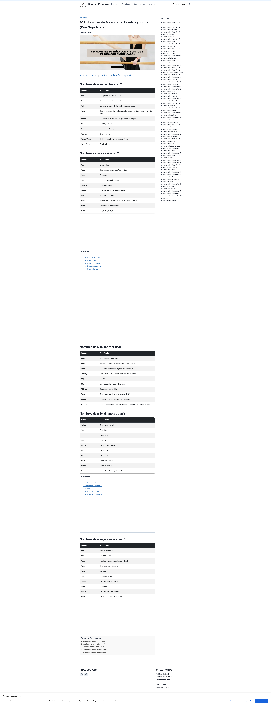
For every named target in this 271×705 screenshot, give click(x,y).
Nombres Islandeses (170, 120)
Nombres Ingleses (169, 141)
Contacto (137, 4)
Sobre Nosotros (179, 4)
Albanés (115, 75)
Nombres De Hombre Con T (172, 148)
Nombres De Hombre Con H (172, 56)
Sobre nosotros (149, 4)
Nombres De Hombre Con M (172, 196)
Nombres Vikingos (169, 105)
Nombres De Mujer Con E (171, 60)
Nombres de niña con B (92, 494)
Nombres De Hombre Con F (172, 191)
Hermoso (85, 75)
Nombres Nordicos (169, 177)
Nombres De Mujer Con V (171, 39)
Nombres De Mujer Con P (171, 155)
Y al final (104, 75)
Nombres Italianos (169, 186)
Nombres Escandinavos (171, 84)
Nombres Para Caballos (171, 179)
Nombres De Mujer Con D (171, 96)
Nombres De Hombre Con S (172, 184)
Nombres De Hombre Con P (172, 153)
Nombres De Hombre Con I (172, 172)
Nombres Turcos (168, 181)
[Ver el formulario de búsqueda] (189, 4)
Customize (234, 701)
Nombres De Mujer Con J (171, 48)
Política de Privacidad (164, 677)
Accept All (261, 701)
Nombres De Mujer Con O (171, 22)
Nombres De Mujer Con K (171, 70)
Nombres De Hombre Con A (172, 77)
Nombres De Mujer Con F (171, 94)
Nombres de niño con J (92, 491)
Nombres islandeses (91, 263)
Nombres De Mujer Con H (171, 139)
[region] (135, 699)
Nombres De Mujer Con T (171, 101)
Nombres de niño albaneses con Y (96, 649)
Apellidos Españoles (169, 200)
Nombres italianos (90, 269)
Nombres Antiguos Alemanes (173, 72)
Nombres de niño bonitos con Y (95, 641)
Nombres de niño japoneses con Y (96, 652)
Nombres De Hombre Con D (172, 86)
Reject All (248, 701)
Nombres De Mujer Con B (171, 103)
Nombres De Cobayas (170, 79)
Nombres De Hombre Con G (172, 98)
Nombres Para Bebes (170, 189)
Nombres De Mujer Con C (171, 32)
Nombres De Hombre (170, 129)
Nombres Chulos (168, 37)
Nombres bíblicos (90, 260)
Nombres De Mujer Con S (171, 44)
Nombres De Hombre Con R (172, 160)
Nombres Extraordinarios (171, 146)
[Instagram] (86, 674)
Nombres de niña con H (92, 486)
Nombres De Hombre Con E (172, 89)
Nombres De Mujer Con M (171, 124)
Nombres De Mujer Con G (171, 108)
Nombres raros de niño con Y (94, 644)
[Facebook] (81, 674)
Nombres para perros (91, 257)
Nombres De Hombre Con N (172, 65)
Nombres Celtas (168, 34)
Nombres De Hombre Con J (172, 193)
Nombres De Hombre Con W (172, 162)
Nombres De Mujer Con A (171, 27)
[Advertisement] (117, 231)
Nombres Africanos (169, 53)
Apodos (86, 488)
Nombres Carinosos (169, 51)
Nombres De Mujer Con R (171, 75)
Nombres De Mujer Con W (171, 165)
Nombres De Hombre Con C (172, 134)
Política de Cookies (163, 674)
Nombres (83, 18)
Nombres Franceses (170, 110)
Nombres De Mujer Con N (171, 68)
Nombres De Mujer (169, 41)
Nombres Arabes (168, 158)
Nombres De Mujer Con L (171, 151)
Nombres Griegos (169, 46)
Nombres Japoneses (170, 25)
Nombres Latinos (169, 143)
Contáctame (161, 684)
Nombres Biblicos (169, 91)
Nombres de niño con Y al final (94, 647)
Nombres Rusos (168, 63)
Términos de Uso (163, 680)
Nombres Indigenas (169, 58)
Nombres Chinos (168, 127)
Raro (94, 75)
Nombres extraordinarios (93, 266)
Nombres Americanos (170, 122)
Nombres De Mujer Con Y (171, 170)
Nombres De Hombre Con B (172, 113)
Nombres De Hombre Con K (172, 117)
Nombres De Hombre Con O (172, 82)
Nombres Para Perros (170, 29)
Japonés (127, 75)
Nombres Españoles (170, 115)
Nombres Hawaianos (170, 136)
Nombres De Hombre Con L (172, 174)
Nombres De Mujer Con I (171, 167)
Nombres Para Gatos (170, 132)
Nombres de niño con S (92, 483)
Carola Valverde (87, 32)
